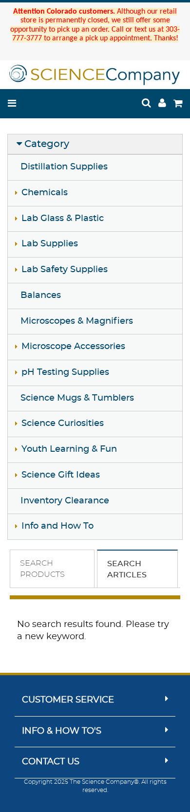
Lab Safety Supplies (64, 269)
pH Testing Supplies (65, 372)
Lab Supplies (49, 244)
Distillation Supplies (64, 167)
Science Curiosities (62, 423)
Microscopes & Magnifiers (76, 321)
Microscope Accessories (73, 346)
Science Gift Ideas (60, 475)
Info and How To (57, 526)
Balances (40, 295)
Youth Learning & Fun (69, 449)
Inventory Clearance (64, 501)
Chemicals (44, 192)
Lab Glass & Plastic (62, 218)
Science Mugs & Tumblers (77, 398)
